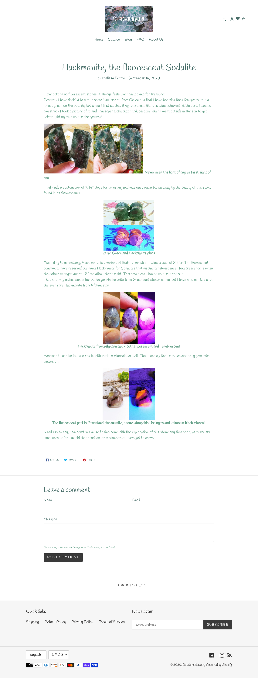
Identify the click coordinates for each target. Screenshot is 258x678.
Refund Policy (55, 622)
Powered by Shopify (219, 665)
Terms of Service (112, 622)
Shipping (32, 622)
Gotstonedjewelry (193, 665)
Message (50, 519)
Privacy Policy (82, 622)
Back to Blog (132, 585)
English (35, 654)
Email (136, 500)
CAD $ (57, 654)
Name (48, 500)
